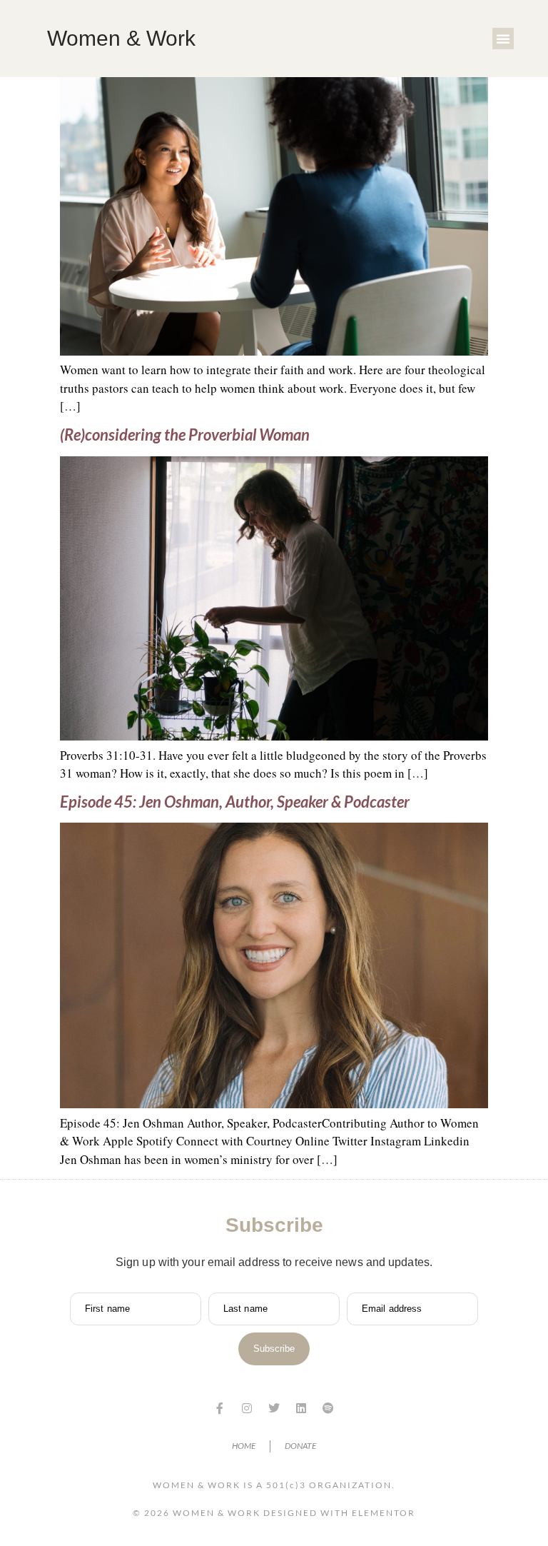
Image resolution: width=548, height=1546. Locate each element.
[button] (503, 38)
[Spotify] (328, 1408)
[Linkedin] (301, 1408)
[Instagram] (247, 1408)
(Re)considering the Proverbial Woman (186, 434)
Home (243, 1445)
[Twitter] (274, 1408)
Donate (300, 1445)
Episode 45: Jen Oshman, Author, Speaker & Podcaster (235, 801)
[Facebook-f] (219, 1408)
